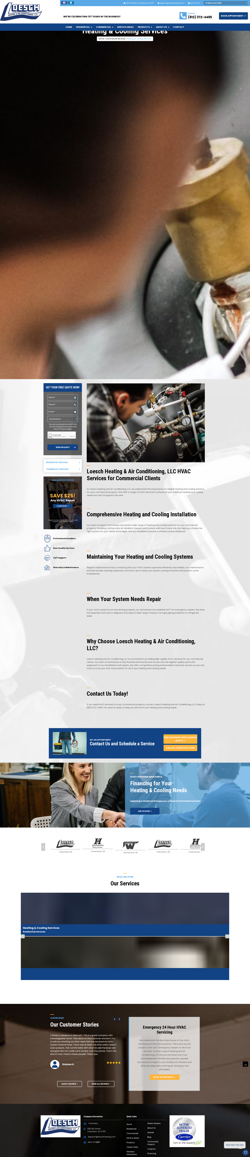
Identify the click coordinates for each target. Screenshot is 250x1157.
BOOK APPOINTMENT (232, 15)
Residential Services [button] (57, 577)
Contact (178, 27)
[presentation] (62, 549)
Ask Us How (144, 925)
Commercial (103, 27)
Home (69, 27)
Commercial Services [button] (57, 583)
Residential (83, 27)
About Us (161, 27)
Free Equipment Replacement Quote (180, 853)
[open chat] (245, 1152)
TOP (245, 1039)
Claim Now (62, 620)
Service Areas (125, 27)
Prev (43, 961)
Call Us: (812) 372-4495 (180, 862)
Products (144, 27)
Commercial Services (115, 51)
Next (203, 961)
